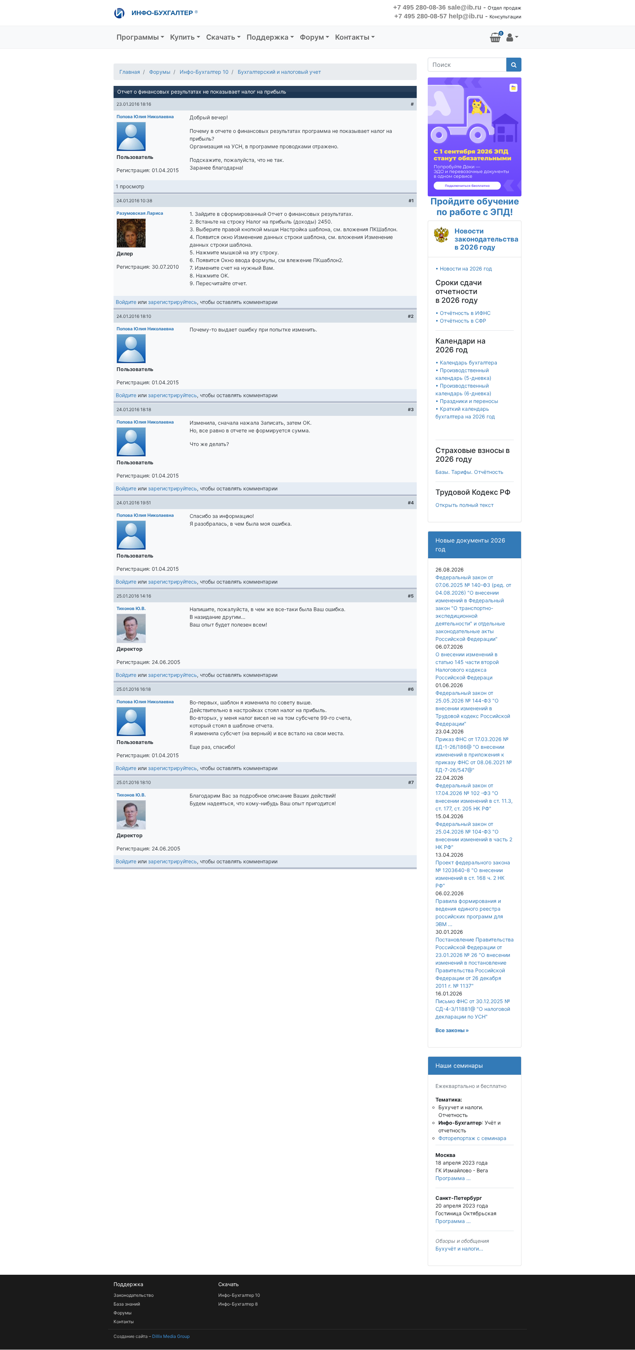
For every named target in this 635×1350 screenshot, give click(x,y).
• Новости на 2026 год (463, 268)
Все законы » (452, 1030)
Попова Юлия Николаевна (145, 116)
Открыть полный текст (464, 505)
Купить (182, 37)
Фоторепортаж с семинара (472, 1138)
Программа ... (453, 1178)
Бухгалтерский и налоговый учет (279, 72)
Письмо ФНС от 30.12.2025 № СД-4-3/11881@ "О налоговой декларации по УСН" (472, 1009)
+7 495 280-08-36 (419, 7)
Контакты (352, 37)
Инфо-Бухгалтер (164, 13)
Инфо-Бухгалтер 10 (204, 72)
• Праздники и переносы (466, 401)
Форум (312, 37)
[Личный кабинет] (512, 37)
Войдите (126, 302)
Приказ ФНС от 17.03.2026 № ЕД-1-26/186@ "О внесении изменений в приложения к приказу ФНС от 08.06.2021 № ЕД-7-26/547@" (473, 754)
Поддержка (267, 37)
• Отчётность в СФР (460, 320)
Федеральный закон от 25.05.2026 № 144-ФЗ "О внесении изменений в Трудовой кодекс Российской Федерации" (472, 708)
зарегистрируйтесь (172, 302)
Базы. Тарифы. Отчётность (469, 472)
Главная (129, 72)
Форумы (160, 72)
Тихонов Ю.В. (131, 608)
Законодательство (134, 1295)
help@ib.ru (466, 16)
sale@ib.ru (464, 7)
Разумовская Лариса (139, 213)
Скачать (220, 37)
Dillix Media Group (171, 1336)
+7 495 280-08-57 (420, 16)
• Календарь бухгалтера (466, 362)
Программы (137, 37)
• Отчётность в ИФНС (463, 313)
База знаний (127, 1304)
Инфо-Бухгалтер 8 (238, 1304)
